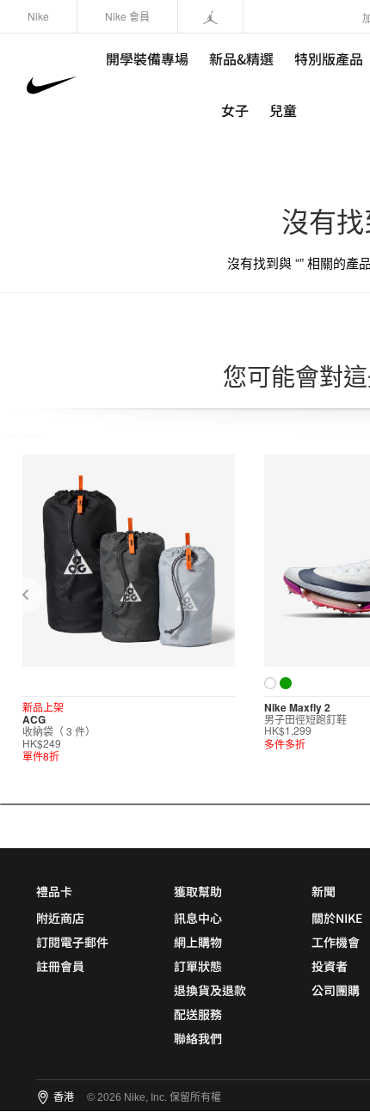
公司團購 (335, 990)
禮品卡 (54, 891)
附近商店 (60, 917)
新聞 (323, 891)
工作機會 (335, 941)
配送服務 (198, 1014)
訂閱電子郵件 (72, 941)
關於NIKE (336, 917)
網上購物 (198, 941)
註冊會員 (60, 966)
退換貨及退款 (210, 990)
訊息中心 (198, 917)
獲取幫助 (198, 891)
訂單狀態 (198, 966)
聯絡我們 (198, 1038)
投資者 (329, 966)
